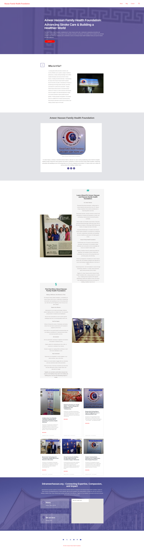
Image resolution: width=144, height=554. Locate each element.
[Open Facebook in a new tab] (63, 539)
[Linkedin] (74, 168)
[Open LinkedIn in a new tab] (73, 539)
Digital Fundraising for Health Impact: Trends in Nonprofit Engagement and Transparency (71, 407)
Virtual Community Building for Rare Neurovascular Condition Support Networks (71, 458)
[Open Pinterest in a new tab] (77, 539)
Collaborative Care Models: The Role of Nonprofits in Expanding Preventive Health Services (49, 420)
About (121, 3)
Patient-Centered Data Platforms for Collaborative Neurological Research (92, 458)
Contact (132, 3)
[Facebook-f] (68, 168)
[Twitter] (71, 168)
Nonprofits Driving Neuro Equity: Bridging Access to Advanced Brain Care (92, 413)
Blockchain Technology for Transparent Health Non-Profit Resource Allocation (50, 458)
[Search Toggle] (139, 3)
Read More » (44, 432)
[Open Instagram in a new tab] (70, 539)
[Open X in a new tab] (67, 539)
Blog (127, 3)
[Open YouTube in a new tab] (80, 539)
